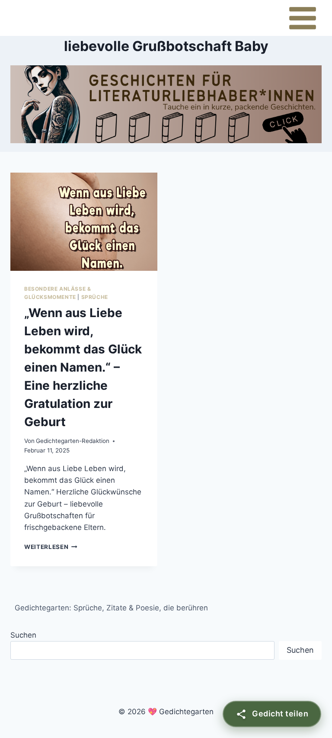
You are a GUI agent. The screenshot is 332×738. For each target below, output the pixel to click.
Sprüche (94, 297)
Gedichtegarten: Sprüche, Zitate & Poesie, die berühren (111, 607)
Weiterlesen (50, 546)
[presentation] (83, 222)
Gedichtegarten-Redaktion (72, 440)
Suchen (23, 635)
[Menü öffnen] (302, 18)
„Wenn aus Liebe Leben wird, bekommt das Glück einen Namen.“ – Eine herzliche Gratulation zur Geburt (83, 367)
